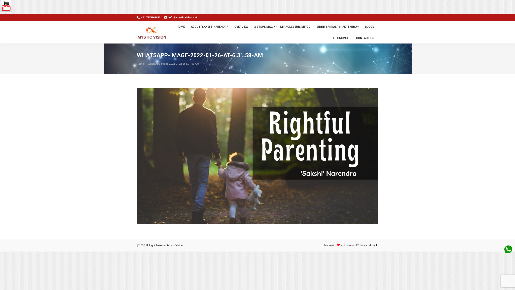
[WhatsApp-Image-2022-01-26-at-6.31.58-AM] (257, 156)
